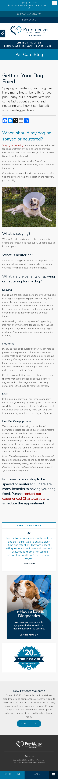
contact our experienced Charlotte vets (24, 496)
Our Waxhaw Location (29, 14)
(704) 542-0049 (29, 3)
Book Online (29, 20)
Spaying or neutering (12, 145)
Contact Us (29, 723)
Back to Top (29, 756)
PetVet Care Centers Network (33, 763)
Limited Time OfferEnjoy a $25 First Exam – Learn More (27, 44)
